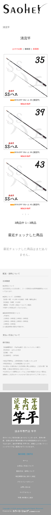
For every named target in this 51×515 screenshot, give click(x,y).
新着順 (36, 49)
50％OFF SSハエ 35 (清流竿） (28, 100)
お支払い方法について (25, 466)
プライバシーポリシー (25, 482)
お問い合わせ (25, 487)
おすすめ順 (17, 49)
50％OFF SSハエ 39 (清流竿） (28, 152)
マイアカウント (25, 492)
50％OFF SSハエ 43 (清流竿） (28, 204)
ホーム (25, 460)
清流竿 (6, 27)
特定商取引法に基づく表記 (25, 476)
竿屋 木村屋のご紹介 (25, 497)
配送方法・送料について (25, 471)
